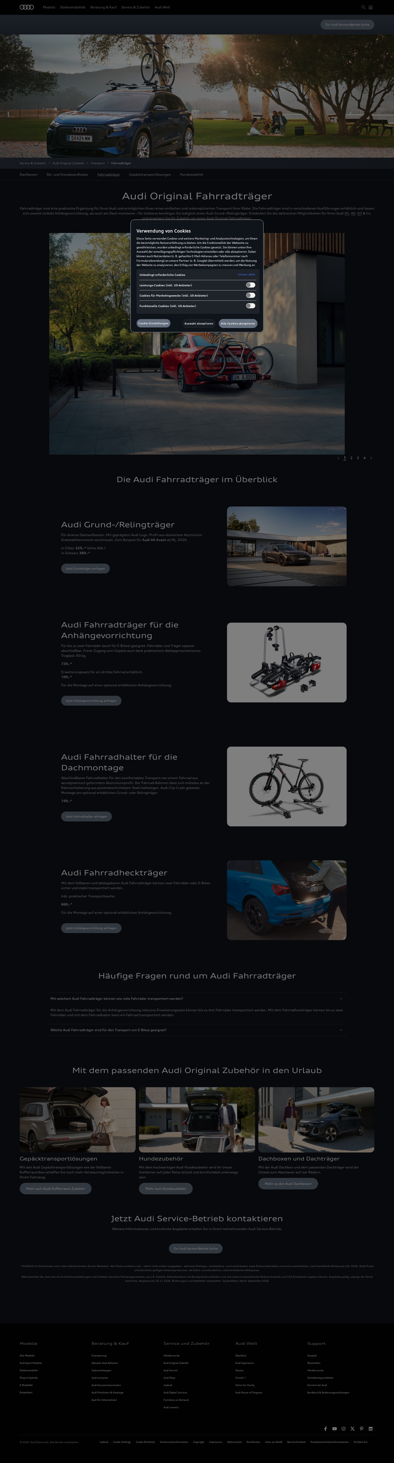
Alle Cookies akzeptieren (238, 323)
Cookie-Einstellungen (153, 323)
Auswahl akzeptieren (198, 323)
